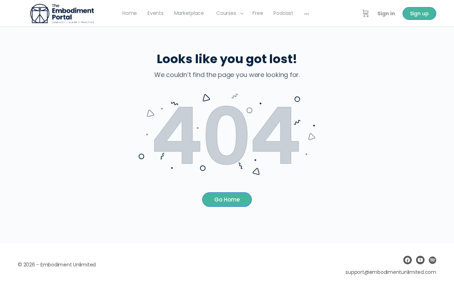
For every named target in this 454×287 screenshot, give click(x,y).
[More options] (306, 13)
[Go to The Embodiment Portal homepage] (62, 13)
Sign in (386, 13)
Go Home (227, 199)
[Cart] (365, 13)
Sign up (419, 13)
